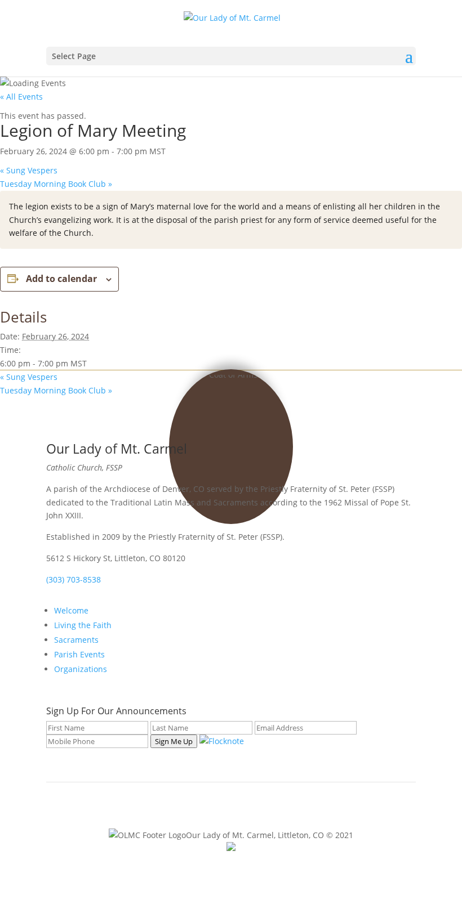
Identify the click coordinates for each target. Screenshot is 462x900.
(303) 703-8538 (73, 579)
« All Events (21, 96)
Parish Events (79, 654)
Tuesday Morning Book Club (56, 183)
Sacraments (76, 639)
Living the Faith (83, 625)
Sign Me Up (174, 741)
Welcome (71, 610)
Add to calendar (61, 278)
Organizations (80, 669)
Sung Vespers (28, 170)
